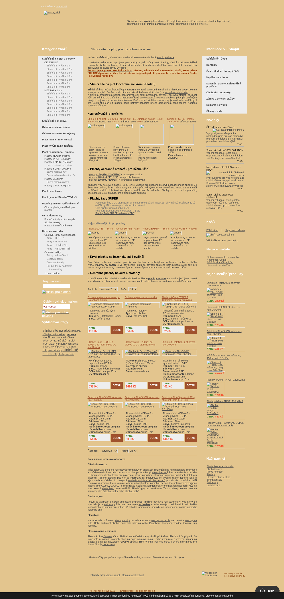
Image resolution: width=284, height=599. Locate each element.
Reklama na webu (216, 105)
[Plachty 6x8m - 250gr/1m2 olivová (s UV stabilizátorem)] (142, 354)
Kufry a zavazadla (52, 231)
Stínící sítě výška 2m (218, 265)
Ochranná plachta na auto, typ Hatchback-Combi (104, 298)
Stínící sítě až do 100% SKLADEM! (225, 150)
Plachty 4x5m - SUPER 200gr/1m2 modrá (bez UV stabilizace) (102, 345)
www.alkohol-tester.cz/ (110, 475)
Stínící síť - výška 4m (58, 87)
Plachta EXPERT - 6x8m (155, 228)
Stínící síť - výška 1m (58, 65)
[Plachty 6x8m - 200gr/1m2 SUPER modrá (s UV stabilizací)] (226, 436)
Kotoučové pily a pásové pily (59, 219)
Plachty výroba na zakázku (57, 145)
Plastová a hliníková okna (58, 225)
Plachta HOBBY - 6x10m (183, 228)
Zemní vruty (213, 485)
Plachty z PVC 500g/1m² (57, 185)
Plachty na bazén (115, 267)
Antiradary (212, 482)
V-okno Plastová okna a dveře (162, 541)
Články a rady (214, 111)
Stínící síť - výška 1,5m (59, 72)
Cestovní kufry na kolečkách (59, 235)
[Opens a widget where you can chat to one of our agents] (267, 591)
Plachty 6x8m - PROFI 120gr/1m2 (225, 401)
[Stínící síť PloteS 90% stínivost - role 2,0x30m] (226, 293)
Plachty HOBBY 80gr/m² (57, 155)
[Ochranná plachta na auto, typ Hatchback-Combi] (105, 306)
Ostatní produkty (52, 215)
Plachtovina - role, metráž (57, 139)
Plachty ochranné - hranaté (58, 152)
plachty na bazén (160, 520)
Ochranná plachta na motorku (141, 297)
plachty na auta (66, 354)
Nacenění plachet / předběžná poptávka (223, 85)
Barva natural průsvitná (59, 165)
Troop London (51, 273)
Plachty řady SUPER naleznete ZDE (114, 213)
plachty (104, 174)
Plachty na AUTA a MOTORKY (59, 197)
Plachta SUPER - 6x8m (100, 228)
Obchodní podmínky (218, 92)
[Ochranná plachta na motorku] (142, 306)
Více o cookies (214, 595)
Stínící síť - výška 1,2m (59, 69)
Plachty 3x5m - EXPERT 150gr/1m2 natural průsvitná (177, 298)
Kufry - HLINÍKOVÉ (57, 245)
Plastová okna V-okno (218, 477)
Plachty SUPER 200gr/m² (58, 168)
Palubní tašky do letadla (59, 266)
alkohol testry (111, 491)
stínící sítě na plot (56, 330)
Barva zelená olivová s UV (61, 175)
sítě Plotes (49, 337)
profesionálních (136, 480)
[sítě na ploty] (52, 12)
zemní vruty (109, 544)
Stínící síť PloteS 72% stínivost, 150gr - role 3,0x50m (224, 356)
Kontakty (211, 65)
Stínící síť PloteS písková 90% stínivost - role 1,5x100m (178, 398)
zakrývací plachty (52, 350)
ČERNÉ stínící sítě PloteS (220, 127)
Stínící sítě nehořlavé (54, 121)
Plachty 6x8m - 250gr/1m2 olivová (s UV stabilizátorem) (140, 343)
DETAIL (117, 330)
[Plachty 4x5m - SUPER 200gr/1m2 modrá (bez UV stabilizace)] (105, 356)
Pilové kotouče (215, 471)
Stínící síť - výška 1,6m (59, 76)
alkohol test (108, 488)
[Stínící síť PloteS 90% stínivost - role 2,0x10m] (142, 406)
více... (240, 144)
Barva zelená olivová (58, 182)
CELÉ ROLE (51, 62)
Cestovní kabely (55, 262)
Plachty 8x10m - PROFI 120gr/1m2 (226, 379)
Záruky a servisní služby (220, 98)
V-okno (107, 536)
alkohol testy (131, 491)
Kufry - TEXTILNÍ (56, 238)
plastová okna (145, 539)
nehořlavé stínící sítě (176, 92)
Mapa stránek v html (133, 575)
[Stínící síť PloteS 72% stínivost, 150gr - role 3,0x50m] (226, 366)
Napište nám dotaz (217, 77)
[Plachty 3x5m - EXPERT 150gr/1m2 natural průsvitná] (179, 306)
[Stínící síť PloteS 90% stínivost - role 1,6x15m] (105, 406)
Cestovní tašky (52, 252)
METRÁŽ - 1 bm (53, 90)
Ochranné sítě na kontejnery (58, 133)
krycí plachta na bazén (63, 346)
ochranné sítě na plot (62, 340)
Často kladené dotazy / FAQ (222, 71)
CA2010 (114, 485)
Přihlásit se (212, 230)
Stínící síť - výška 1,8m (59, 79)
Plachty (153, 523)
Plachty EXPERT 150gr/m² (58, 162)
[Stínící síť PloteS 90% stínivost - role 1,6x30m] (226, 317)
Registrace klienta (235, 230)
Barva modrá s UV (57, 171)
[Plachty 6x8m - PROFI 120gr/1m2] (226, 409)
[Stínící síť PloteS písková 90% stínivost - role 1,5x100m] (179, 409)
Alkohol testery (52, 222)
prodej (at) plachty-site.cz (141, 590)
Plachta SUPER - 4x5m (127, 228)
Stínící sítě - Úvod (216, 58)
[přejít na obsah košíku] (220, 234)
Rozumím (227, 595)
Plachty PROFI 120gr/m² (57, 159)
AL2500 (105, 485)
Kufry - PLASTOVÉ (57, 241)
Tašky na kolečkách (57, 255)
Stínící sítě (61, 6)
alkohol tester (159, 472)
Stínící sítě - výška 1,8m (220, 262)
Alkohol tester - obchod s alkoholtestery (220, 467)
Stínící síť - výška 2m (58, 83)
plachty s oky (122, 520)
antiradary (109, 504)
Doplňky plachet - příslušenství (60, 203)
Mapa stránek (113, 575)
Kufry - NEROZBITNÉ (58, 248)
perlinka (71, 334)
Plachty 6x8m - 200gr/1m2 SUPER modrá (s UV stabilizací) (225, 424)
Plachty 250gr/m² (53, 179)
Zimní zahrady (214, 479)
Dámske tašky (54, 269)
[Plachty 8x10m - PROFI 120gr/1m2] (226, 387)
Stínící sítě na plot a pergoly (58, 58)
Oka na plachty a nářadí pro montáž (59, 208)
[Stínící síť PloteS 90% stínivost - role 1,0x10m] (179, 354)
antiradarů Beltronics (131, 501)
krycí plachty (50, 343)
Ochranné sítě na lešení (56, 127)
